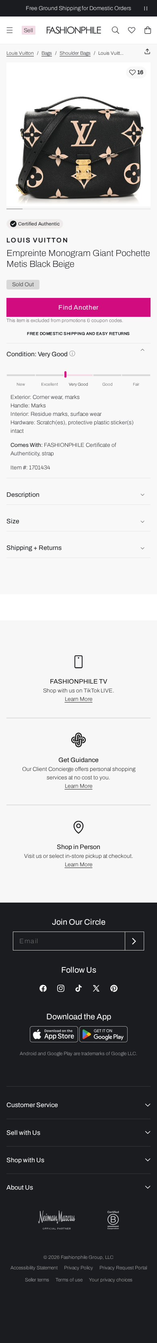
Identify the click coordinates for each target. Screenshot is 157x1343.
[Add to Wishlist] (136, 72)
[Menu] (10, 30)
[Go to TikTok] (78, 988)
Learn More (79, 699)
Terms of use (69, 1280)
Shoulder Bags (75, 53)
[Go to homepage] (73, 30)
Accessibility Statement (34, 1268)
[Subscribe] (134, 941)
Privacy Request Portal (123, 1268)
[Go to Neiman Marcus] (56, 1220)
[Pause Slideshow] (146, 8)
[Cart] (148, 30)
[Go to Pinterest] (114, 988)
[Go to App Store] (54, 1040)
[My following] (132, 30)
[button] (115, 30)
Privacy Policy (78, 1268)
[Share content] (147, 52)
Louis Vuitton (20, 53)
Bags (46, 53)
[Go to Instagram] (61, 988)
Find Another (78, 307)
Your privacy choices (110, 1280)
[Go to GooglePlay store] (103, 1040)
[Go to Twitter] (96, 988)
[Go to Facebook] (43, 988)
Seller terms (37, 1280)
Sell (28, 30)
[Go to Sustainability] (113, 1220)
